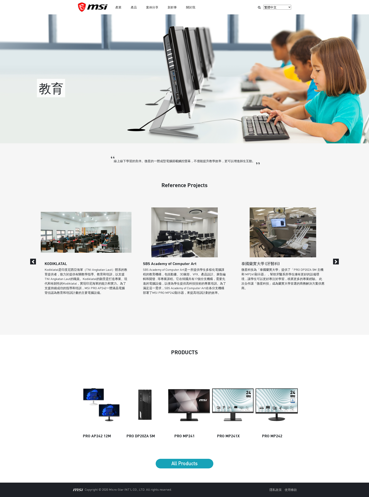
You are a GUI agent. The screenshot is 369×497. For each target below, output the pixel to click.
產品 (134, 7)
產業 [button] (118, 7)
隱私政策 (275, 490)
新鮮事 (172, 7)
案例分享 (152, 7)
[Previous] (33, 261)
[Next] (336, 261)
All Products (184, 463)
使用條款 (291, 490)
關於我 (190, 7)
